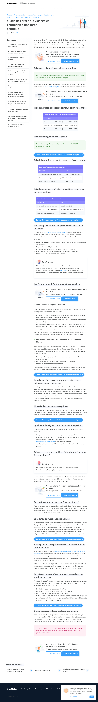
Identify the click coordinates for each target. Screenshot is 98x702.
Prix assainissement (70, 8)
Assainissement (19, 15)
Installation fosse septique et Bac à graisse (39, 15)
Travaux (9, 15)
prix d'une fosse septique (52, 87)
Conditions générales (26, 688)
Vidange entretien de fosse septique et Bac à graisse (24, 17)
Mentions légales (39, 688)
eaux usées (63, 270)
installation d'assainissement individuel (55, 232)
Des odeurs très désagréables (45, 441)
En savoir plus (73, 696)
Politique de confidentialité (53, 688)
